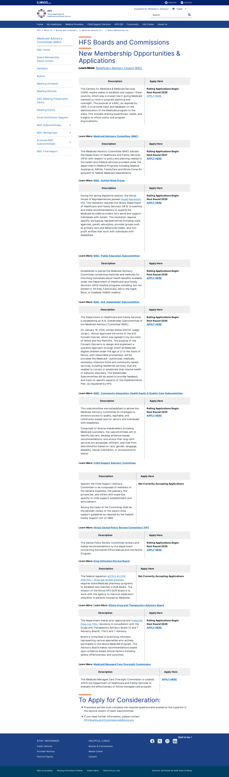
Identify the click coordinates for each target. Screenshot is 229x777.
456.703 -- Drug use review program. (102, 579)
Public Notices (44, 746)
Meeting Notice (46, 110)
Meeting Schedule (47, 83)
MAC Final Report (47, 151)
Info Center (148, 24)
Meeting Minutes (46, 91)
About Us (162, 24)
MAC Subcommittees (49, 125)
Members (42, 68)
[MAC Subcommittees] (69, 125)
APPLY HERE (154, 96)
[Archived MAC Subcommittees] (70, 142)
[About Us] (169, 24)
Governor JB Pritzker (161, 770)
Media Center (96, 751)
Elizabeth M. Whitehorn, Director (151, 9)
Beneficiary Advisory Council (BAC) (119, 68)
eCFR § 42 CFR (116, 576)
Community (133, 24)
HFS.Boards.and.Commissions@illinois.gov (109, 720)
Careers (93, 756)
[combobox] (181, 9)
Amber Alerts (93, 770)
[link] (152, 741)
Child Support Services (99, 24)
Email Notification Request (52, 117)
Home (40, 24)
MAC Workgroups (47, 132)
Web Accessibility (45, 770)
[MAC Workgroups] (69, 132)
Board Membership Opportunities (48, 59)
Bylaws (41, 76)
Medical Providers (74, 24)
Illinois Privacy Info (111, 770)
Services (188, 3)
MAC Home (43, 49)
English (180, 9)
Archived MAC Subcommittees (46, 142)
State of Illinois (185, 770)
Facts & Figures (45, 756)
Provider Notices (46, 751)
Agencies (172, 3)
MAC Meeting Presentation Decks (52, 100)
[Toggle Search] (189, 14)
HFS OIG (119, 24)
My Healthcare (54, 24)
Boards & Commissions (101, 746)
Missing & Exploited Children (70, 770)
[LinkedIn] (175, 741)
